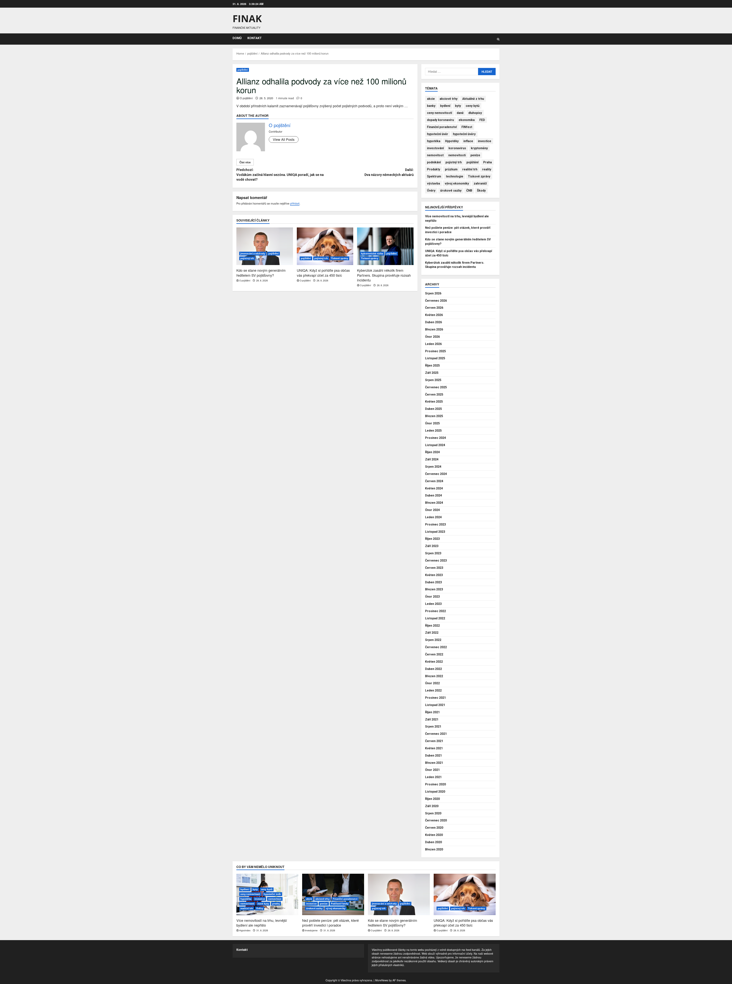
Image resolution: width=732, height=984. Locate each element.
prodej (276, 903)
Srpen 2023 (433, 553)
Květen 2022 (434, 661)
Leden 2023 (433, 604)
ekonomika (467, 120)
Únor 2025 (432, 423)
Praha (487, 162)
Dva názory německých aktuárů (389, 172)
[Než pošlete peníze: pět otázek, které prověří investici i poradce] (333, 894)
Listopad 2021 (435, 705)
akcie (431, 99)
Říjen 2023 (432, 539)
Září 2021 (431, 719)
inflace (468, 141)
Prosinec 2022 (435, 611)
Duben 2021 (433, 755)
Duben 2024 (433, 495)
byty (458, 106)
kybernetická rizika (372, 253)
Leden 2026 (433, 344)
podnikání (434, 162)
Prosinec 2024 (435, 438)
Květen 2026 (434, 315)
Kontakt (242, 950)
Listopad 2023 (435, 532)
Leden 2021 (433, 777)
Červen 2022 (434, 654)
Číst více (245, 162)
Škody (481, 190)
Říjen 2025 (432, 365)
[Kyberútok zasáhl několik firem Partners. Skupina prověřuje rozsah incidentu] (385, 246)
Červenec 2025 (436, 387)
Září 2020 (431, 806)
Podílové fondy (339, 903)
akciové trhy (449, 99)
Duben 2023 (433, 582)
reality (486, 169)
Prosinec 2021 (435, 698)
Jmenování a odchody (252, 253)
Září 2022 (431, 632)
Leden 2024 (433, 517)
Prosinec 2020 (435, 784)
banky (431, 106)
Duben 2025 (433, 409)
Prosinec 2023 (435, 524)
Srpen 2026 (433, 293)
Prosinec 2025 (435, 351)
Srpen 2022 (433, 640)
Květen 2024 (434, 488)
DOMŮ (237, 38)
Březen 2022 (434, 676)
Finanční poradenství (442, 127)
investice (484, 141)
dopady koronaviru (440, 120)
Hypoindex (244, 930)
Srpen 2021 (433, 726)
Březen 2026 (434, 329)
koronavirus (457, 148)
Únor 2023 (432, 596)
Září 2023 (431, 546)
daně (460, 113)
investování (435, 148)
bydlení (445, 106)
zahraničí (480, 183)
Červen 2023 (434, 568)
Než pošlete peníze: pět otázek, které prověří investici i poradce (330, 923)
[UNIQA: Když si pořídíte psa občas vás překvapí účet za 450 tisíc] (325, 246)
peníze (475, 155)
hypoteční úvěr (437, 134)
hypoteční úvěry (464, 134)
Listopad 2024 (435, 445)
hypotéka (433, 141)
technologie (454, 176)
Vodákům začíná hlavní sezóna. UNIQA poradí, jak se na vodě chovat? (280, 174)
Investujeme (311, 930)
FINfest (467, 127)
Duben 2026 (433, 322)
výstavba (433, 183)
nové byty (263, 903)
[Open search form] (498, 39)
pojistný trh (247, 258)
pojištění (243, 69)
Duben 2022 (433, 669)
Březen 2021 (434, 763)
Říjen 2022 (432, 625)
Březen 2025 (434, 416)
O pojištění (246, 98)
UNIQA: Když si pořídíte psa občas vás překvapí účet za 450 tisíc (323, 272)
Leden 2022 (433, 690)
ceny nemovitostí (439, 113)
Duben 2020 (433, 842)
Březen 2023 (434, 589)
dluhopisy (475, 113)
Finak (247, 18)
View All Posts (284, 139)
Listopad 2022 (435, 618)
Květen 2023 (434, 575)
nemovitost (435, 155)
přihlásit (294, 203)
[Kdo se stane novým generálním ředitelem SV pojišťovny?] (264, 246)
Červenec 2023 (436, 560)
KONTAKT (254, 38)
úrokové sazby (451, 190)
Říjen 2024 (432, 452)
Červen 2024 (434, 481)
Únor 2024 (432, 510)
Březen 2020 (434, 849)
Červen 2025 (434, 394)
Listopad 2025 (435, 358)
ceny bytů (472, 106)
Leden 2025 (433, 430)
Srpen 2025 (433, 380)
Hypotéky (452, 141)
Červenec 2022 (436, 647)
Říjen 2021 (432, 712)
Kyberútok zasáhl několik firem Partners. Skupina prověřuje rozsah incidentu (384, 275)
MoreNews (381, 980)
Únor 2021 (432, 770)
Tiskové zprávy (339, 258)
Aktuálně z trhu (473, 99)
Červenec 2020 (436, 820)
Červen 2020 (434, 827)
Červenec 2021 (436, 734)
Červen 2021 (434, 741)
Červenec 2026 (436, 300)
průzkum (451, 169)
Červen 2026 (434, 307)
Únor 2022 (432, 683)
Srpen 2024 (433, 466)
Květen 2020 (434, 835)
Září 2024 (431, 459)
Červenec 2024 (436, 474)
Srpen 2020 (433, 813)
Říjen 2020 (432, 799)
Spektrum (434, 176)
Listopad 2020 (435, 791)
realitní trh (469, 169)
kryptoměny (479, 148)
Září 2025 (431, 373)
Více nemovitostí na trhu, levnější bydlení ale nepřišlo (261, 923)
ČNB (469, 190)
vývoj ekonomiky (457, 183)
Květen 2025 (434, 401)
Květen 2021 (434, 748)
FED (482, 120)
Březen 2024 (434, 502)
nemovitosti (457, 155)
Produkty (433, 169)
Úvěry (431, 190)
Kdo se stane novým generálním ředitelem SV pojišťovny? (261, 272)
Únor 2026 (432, 336)
